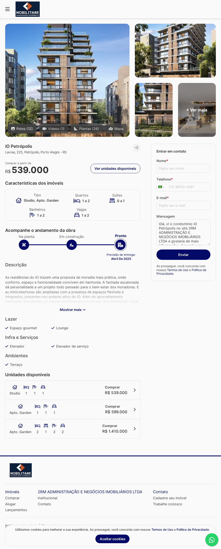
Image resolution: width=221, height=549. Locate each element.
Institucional (47, 498)
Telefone (164, 179)
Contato (44, 504)
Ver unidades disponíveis (115, 168)
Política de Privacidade (193, 529)
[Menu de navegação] (7, 9)
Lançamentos (16, 510)
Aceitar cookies (112, 539)
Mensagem (165, 216)
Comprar (12, 498)
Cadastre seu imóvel (169, 498)
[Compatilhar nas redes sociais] (136, 147)
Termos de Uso (177, 270)
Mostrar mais (71, 309)
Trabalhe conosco (167, 504)
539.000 (30, 170)
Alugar (10, 504)
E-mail (162, 198)
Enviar (183, 255)
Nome (162, 161)
